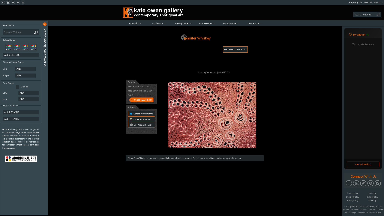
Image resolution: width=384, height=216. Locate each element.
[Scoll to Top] (337, 211)
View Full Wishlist (363, 164)
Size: (5, 68)
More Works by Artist (235, 49)
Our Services (205, 23)
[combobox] (367, 14)
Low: (5, 92)
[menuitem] (135, 23)
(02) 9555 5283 (356, 209)
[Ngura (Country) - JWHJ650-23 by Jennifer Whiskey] (212, 147)
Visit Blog (372, 200)
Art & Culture (229, 23)
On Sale (24, 86)
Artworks (134, 23)
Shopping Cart (355, 2)
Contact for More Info (143, 113)
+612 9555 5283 (376, 209)
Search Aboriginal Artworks (45, 47)
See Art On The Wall (143, 124)
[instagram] (22, 2)
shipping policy (215, 158)
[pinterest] (17, 2)
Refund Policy (372, 197)
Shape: (6, 75)
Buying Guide (182, 23)
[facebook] (3, 2)
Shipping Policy (352, 197)
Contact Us (253, 23)
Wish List (368, 2)
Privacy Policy (352, 200)
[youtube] (8, 2)
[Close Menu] (45, 24)
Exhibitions (157, 23)
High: (6, 99)
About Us (378, 2)
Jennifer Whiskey (197, 38)
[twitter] (12, 2)
